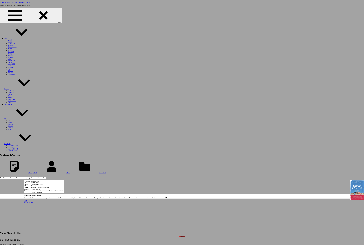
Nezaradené (102, 173)
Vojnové (10, 71)
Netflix (10, 97)
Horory (10, 54)
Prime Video (11, 99)
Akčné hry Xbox (13, 145)
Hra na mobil (8, 104)
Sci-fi (9, 66)
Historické (11, 52)
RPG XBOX (11, 147)
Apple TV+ (11, 90)
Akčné (10, 40)
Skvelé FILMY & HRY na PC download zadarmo (15, 2)
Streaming (7, 89)
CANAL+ (11, 92)
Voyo (9, 102)
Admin (68, 173)
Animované (11, 43)
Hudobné (10, 55)
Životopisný (11, 74)
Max (9, 96)
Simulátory (11, 122)
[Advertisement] (80, 216)
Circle (25, 201)
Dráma (10, 48)
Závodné (10, 127)
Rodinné (10, 62)
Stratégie (10, 126)
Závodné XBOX (13, 150)
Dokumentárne (12, 47)
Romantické (11, 64)
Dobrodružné (12, 45)
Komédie (10, 57)
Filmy (5, 38)
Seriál (9, 129)
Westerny (10, 72)
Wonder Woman (28, 202)
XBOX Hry (7, 144)
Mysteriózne (11, 60)
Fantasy (10, 50)
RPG (9, 120)
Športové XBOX (13, 149)
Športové (10, 67)
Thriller (10, 69)
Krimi (9, 59)
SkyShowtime (12, 101)
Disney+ (10, 94)
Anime (10, 42)
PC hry (6, 119)
